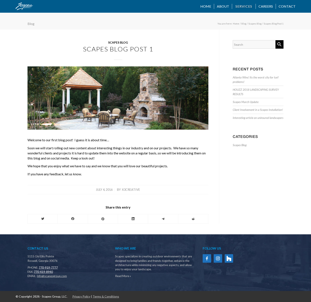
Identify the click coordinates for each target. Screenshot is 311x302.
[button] (244, 6)
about (223, 6)
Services (243, 6)
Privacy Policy (81, 296)
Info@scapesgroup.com (52, 276)
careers (266, 6)
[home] (24, 6)
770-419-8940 (43, 271)
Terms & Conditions (106, 296)
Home (205, 6)
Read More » (123, 276)
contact (287, 6)
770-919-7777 (48, 267)
